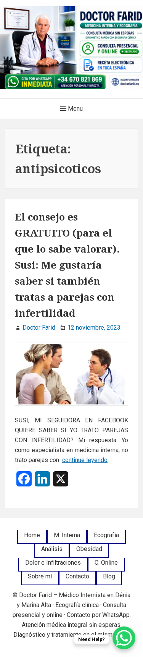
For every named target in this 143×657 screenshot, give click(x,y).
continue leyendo (85, 460)
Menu (74, 108)
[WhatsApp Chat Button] (123, 637)
